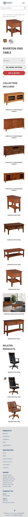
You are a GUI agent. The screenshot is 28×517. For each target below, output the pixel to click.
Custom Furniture (7, 461)
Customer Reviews (7, 459)
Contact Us (5, 467)
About (4, 456)
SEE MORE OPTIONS (14, 67)
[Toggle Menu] (23, 3)
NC (3, 77)
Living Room (9, 14)
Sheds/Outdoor (7, 445)
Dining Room (6, 436)
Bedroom (5, 433)
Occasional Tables (17, 14)
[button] (23, 21)
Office (4, 442)
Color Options (6, 464)
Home (4, 14)
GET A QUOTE (14, 73)
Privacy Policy (21, 513)
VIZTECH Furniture (19, 515)
